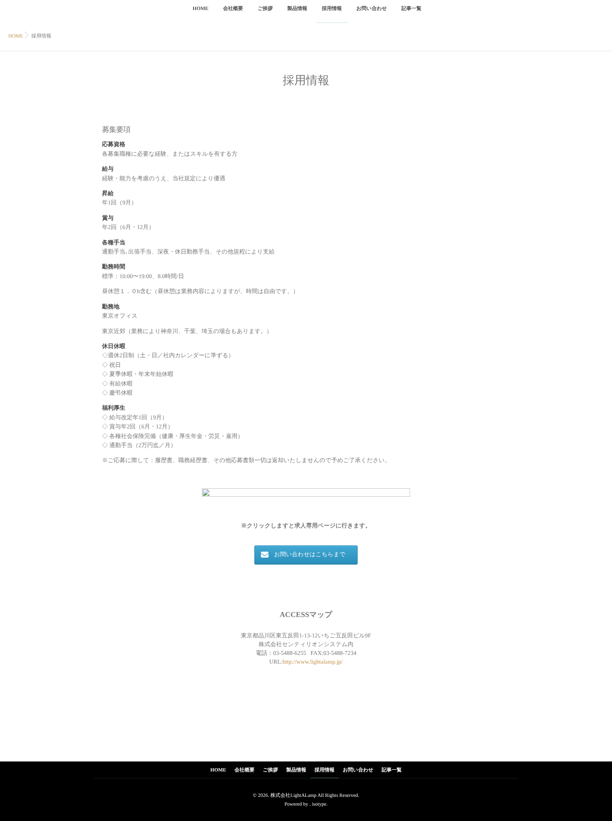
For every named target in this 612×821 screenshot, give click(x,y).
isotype (319, 804)
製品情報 (297, 8)
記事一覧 (411, 8)
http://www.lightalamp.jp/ (313, 662)
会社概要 (233, 8)
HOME (201, 8)
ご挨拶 (265, 8)
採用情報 (332, 8)
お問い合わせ (371, 8)
